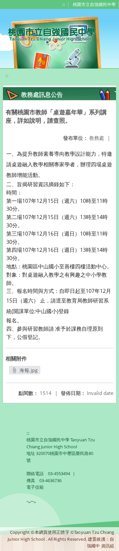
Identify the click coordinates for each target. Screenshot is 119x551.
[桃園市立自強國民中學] (48, 34)
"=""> (31, 502)
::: (63, 4)
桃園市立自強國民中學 (94, 4)
